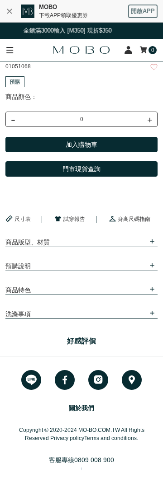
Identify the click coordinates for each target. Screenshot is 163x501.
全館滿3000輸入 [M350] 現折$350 (66, 30)
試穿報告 (74, 219)
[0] (144, 50)
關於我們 (81, 408)
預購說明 (18, 266)
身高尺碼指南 (134, 219)
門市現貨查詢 (81, 169)
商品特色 (18, 290)
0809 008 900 (94, 460)
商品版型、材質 (27, 242)
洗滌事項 (18, 314)
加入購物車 (81, 144)
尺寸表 (22, 219)
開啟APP (143, 11)
